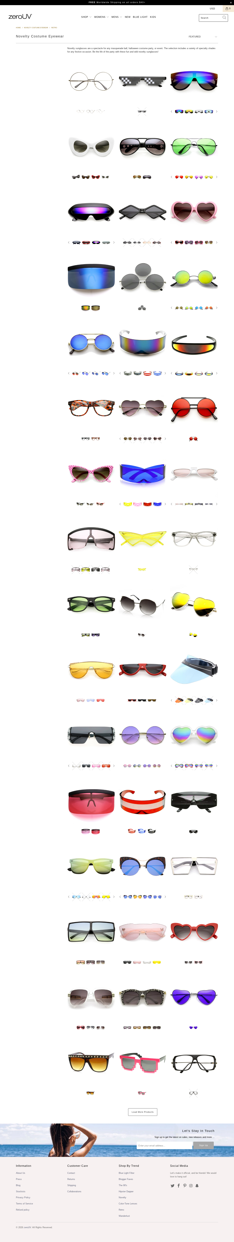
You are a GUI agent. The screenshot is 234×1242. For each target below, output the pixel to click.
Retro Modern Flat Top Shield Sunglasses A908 (91, 670)
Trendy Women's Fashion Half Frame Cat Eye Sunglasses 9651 (143, 997)
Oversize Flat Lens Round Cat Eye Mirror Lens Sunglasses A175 (143, 866)
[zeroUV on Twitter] (172, 1186)
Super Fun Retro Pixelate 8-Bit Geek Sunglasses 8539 (143, 1062)
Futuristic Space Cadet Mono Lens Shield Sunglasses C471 (143, 473)
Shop (85, 17)
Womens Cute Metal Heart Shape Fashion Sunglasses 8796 (143, 408)
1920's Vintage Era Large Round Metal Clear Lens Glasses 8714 (91, 81)
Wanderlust (124, 1216)
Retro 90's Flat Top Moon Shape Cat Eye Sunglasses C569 (143, 670)
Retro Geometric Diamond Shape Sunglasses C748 (143, 212)
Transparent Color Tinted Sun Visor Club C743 (194, 670)
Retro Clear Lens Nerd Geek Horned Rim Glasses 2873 (91, 408)
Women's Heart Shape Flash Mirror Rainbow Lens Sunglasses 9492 (194, 735)
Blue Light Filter (126, 1173)
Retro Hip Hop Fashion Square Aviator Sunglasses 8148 (91, 997)
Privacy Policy (23, 1197)
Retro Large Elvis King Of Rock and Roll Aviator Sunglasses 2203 (143, 146)
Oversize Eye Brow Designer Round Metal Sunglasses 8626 (143, 604)
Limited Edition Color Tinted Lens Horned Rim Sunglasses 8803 (91, 604)
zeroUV (27, 1227)
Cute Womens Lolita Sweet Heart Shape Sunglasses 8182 (194, 212)
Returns (71, 1179)
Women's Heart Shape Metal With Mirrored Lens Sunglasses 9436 (194, 604)
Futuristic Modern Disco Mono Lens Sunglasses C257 (143, 932)
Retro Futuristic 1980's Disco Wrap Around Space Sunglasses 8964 (194, 343)
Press (19, 1179)
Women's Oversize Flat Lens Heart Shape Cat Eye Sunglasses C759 (194, 932)
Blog (18, 1185)
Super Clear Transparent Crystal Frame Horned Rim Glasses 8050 (194, 539)
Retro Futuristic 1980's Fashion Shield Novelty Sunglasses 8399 (194, 801)
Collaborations (74, 1191)
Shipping (71, 1185)
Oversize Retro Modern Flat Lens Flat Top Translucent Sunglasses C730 (91, 932)
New (128, 17)
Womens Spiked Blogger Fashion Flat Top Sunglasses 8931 (91, 1062)
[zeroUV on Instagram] (191, 1186)
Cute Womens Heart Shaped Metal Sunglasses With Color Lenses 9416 (194, 997)
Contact (71, 1173)
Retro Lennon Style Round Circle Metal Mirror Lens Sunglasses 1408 (194, 277)
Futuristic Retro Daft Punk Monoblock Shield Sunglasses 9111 (143, 800)
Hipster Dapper (126, 1191)
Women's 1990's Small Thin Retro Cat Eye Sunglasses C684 (194, 473)
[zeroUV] (20, 16)
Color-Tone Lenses (128, 1203)
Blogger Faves (126, 1179)
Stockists (20, 1191)
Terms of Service (24, 1203)
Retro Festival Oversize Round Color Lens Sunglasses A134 (143, 735)
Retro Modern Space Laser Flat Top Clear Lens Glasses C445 (194, 866)
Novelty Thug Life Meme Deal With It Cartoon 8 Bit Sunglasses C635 (143, 81)
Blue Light (140, 17)
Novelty (122, 1197)
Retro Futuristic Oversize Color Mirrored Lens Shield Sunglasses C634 (91, 735)
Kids (153, 17)
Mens (116, 17)
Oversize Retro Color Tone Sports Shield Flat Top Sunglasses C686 (91, 539)
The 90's (123, 1185)
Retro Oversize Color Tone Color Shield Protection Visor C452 (91, 800)
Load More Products (143, 1112)
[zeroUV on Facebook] (178, 1186)
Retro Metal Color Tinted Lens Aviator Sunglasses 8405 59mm (194, 146)
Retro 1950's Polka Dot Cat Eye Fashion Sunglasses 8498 (91, 473)
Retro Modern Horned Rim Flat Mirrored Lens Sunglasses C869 (91, 866)
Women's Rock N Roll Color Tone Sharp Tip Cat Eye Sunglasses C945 (143, 539)
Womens (100, 17)
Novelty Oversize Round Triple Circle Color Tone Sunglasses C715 (143, 277)
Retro (121, 1209)
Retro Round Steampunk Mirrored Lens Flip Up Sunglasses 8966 (91, 343)
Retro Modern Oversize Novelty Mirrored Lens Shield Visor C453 (91, 277)
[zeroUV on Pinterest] (184, 1186)
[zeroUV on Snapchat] (197, 1186)
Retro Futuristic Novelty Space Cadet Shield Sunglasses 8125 (91, 212)
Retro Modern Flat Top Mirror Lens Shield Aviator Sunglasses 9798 (194, 81)
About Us (20, 1173)
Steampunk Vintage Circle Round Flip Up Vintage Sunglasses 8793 (194, 408)
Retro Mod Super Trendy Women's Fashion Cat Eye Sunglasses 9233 (91, 146)
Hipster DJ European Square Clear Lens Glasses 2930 (194, 1062)
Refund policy (22, 1209)
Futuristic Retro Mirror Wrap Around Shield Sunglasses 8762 (143, 343)
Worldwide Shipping (105, 2)
